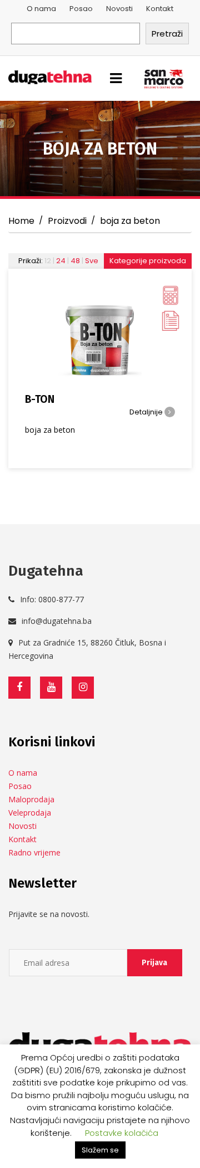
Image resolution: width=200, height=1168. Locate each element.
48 (75, 260)
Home (21, 220)
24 (61, 260)
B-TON (39, 399)
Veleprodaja (29, 812)
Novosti (119, 8)
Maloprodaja (31, 799)
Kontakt (159, 8)
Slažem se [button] (100, 1150)
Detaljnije (146, 412)
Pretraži (167, 33)
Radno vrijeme (34, 852)
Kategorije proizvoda (147, 260)
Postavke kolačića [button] (121, 1133)
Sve (91, 260)
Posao (81, 8)
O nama (41, 8)
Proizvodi (67, 220)
